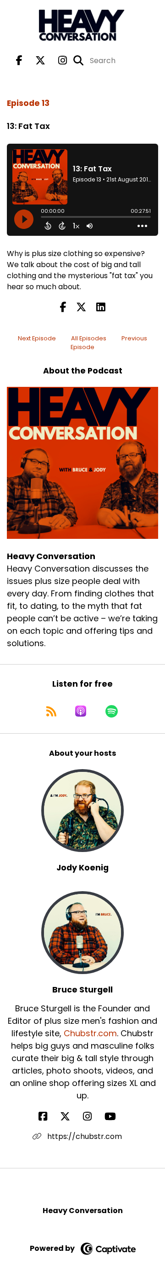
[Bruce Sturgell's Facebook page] (48, 1116)
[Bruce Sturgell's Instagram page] (93, 1116)
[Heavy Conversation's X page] (34, 60)
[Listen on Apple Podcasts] (80, 711)
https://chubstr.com (83, 1136)
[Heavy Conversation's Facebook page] (19, 60)
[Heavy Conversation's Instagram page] (57, 60)
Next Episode (37, 338)
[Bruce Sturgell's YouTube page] (115, 1116)
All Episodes (88, 338)
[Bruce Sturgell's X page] (70, 1116)
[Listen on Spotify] (111, 711)
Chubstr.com (90, 1033)
